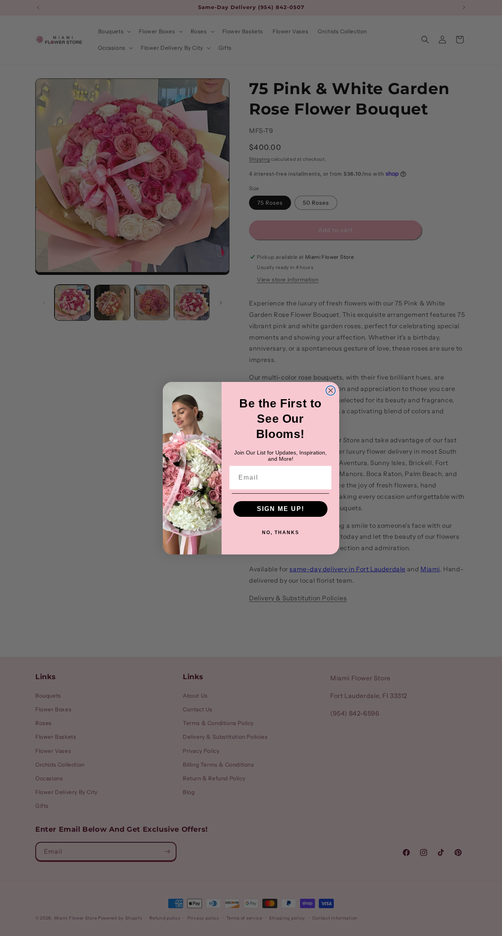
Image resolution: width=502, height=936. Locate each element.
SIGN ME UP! (280, 508)
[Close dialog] (330, 390)
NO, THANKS (280, 532)
